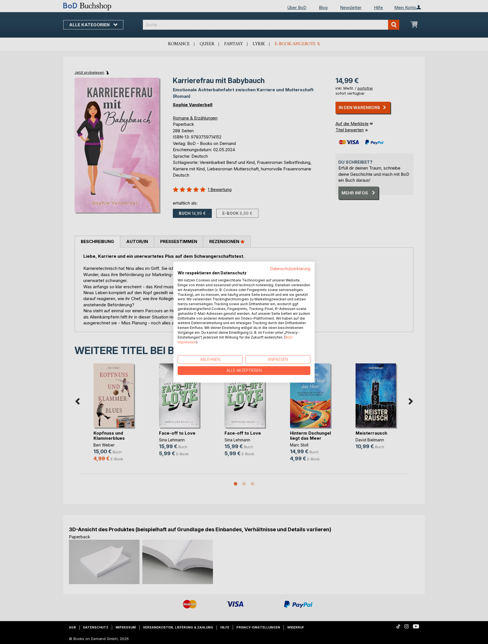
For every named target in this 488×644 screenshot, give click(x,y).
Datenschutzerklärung (290, 268)
